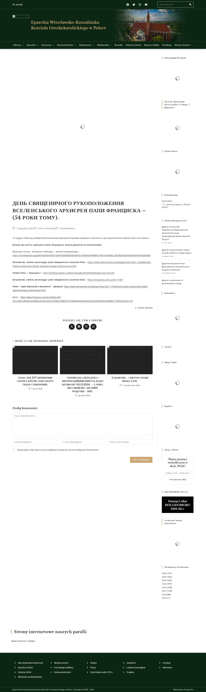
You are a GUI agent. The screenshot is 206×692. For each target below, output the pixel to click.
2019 (164, 598)
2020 (164, 594)
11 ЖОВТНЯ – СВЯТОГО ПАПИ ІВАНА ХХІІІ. (130, 379)
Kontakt (119, 45)
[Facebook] (127, 4)
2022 (164, 587)
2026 (164, 573)
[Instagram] (140, 4)
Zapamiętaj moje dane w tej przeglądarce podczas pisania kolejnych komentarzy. (58, 449)
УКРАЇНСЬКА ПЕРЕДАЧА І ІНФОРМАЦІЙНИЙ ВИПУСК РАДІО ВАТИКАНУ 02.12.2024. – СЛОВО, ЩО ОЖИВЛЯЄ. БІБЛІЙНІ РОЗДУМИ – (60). (82, 384)
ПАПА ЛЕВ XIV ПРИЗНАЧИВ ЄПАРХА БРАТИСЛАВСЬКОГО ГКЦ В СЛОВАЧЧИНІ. (35, 381)
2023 (164, 583)
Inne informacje (47, 228)
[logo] (21, 25)
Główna (17, 45)
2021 (164, 590)
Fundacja (166, 45)
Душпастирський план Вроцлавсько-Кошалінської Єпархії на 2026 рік (176, 266)
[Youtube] (146, 4)
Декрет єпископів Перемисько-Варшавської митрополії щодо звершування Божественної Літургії (176, 233)
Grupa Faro (188, 689)
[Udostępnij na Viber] (86, 327)
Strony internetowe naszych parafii (50, 632)
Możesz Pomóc (182, 45)
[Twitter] (134, 4)
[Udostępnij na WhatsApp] (93, 327)
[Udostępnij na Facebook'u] (79, 327)
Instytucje (46, 45)
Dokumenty (85, 45)
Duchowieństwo (65, 45)
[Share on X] (72, 327)
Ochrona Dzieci (133, 45)
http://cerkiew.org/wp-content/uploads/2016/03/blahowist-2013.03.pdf (78, 272)
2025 (164, 576)
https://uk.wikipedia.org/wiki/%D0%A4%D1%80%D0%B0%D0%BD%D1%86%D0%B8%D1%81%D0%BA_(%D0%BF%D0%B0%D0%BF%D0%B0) (82, 255)
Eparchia (31, 45)
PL (14, 4)
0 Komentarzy (67, 228)
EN (20, 4)
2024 (164, 580)
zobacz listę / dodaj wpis (178, 473)
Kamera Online (151, 45)
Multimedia (103, 45)
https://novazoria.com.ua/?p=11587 (105, 279)
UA (17, 4)
